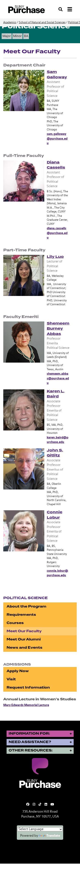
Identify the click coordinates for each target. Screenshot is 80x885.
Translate (53, 835)
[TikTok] (40, 804)
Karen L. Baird (55, 394)
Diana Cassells (56, 165)
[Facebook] (28, 804)
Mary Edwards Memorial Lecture (26, 705)
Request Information (28, 687)
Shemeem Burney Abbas (58, 328)
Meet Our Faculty (24, 631)
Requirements (21, 614)
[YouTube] (52, 804)
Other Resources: (31, 750)
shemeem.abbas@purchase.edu (58, 378)
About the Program (26, 606)
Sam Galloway (57, 74)
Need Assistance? (30, 742)
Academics (9, 22)
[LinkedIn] (46, 804)
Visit (11, 679)
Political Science (25, 598)
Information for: (29, 733)
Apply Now (18, 671)
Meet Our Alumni (24, 639)
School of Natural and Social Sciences (42, 22)
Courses (15, 622)
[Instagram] (34, 804)
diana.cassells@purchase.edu (57, 233)
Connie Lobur (54, 514)
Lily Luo (55, 256)
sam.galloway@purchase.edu (57, 138)
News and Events (24, 647)
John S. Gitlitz (55, 453)
